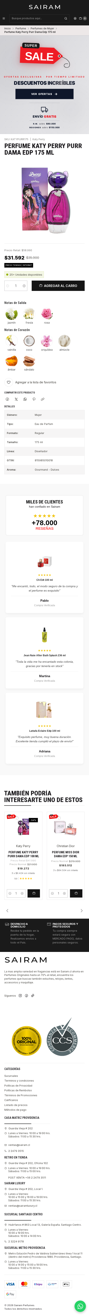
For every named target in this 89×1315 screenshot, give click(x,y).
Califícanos (11, 1100)
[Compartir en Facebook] (7, 399)
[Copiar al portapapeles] (43, 399)
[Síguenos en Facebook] (26, 996)
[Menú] (3, 18)
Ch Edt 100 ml (44, 580)
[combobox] (39, 18)
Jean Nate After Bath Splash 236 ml (45, 655)
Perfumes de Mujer (42, 28)
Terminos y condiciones (19, 1080)
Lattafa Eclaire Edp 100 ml (44, 730)
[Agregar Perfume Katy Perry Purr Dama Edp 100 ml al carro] (34, 893)
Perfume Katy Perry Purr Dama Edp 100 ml (23, 854)
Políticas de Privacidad (18, 1085)
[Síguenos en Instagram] (20, 996)
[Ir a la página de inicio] (44, 7)
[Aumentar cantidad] (24, 286)
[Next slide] (81, 910)
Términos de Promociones (20, 1095)
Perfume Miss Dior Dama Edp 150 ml (65, 854)
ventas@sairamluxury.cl (22, 1205)
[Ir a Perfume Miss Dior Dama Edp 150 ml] (65, 826)
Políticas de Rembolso (18, 1090)
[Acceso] (75, 18)
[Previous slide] (7, 910)
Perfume (21, 28)
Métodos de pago (15, 1109)
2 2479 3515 (16, 1150)
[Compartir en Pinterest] (34, 399)
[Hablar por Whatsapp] (80, 1306)
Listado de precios (16, 1105)
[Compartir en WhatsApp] (25, 399)
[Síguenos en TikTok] (33, 996)
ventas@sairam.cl (19, 1144)
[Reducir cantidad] (8, 286)
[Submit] (65, 18)
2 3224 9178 (16, 1241)
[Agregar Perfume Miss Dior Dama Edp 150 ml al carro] (76, 893)
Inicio (7, 28)
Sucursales (11, 1075)
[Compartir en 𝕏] (16, 399)
